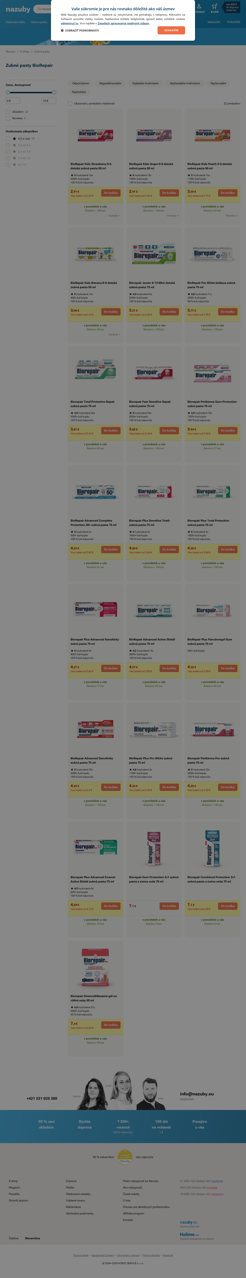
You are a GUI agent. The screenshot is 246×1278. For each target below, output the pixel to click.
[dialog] (123, 20)
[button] (80, 30)
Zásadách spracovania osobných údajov (123, 23)
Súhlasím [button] (171, 30)
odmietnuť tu (69, 23)
